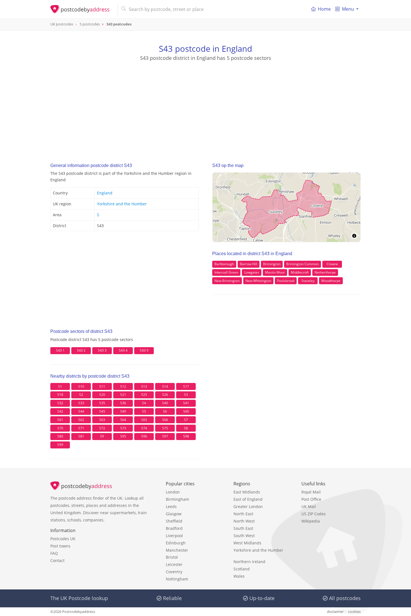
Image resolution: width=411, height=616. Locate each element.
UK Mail (308, 506)
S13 (144, 386)
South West (244, 535)
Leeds (171, 506)
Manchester (177, 550)
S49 (123, 411)
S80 (60, 436)
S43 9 (144, 350)
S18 (60, 394)
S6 (165, 411)
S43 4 (123, 350)
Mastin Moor (275, 272)
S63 (102, 419)
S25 (144, 394)
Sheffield (174, 521)
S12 (123, 386)
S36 (123, 403)
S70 (60, 428)
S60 (186, 411)
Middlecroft (300, 272)
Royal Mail (311, 492)
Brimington (271, 264)
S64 (123, 419)
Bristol (172, 557)
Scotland (241, 569)
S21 (123, 394)
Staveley (308, 280)
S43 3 (102, 350)
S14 (165, 386)
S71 (81, 428)
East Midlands (246, 492)
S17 (186, 386)
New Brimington (227, 280)
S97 (165, 436)
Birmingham (177, 499)
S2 (81, 394)
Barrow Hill (248, 264)
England (104, 193)
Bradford (174, 528)
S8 (186, 428)
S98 (186, 436)
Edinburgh (176, 543)
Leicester (174, 564)
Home (324, 9)
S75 (165, 428)
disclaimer (335, 611)
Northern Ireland (249, 561)
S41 (186, 403)
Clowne (332, 264)
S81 (81, 436)
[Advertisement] (205, 106)
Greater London (248, 506)
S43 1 (60, 350)
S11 (102, 386)
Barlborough (224, 264)
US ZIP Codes (313, 513)
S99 (60, 444)
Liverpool (174, 535)
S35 (102, 403)
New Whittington (258, 280)
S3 (186, 394)
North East (243, 513)
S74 (144, 428)
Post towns (60, 546)
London (173, 492)
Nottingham (177, 579)
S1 (60, 386)
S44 (81, 411)
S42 (60, 411)
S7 (186, 419)
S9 (102, 436)
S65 (144, 419)
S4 (144, 403)
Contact (57, 560)
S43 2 (81, 350)
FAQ (54, 553)
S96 (144, 436)
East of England (248, 499)
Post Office (311, 499)
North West (244, 521)
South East (243, 528)
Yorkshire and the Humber (122, 203)
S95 (123, 436)
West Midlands (247, 543)
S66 (165, 419)
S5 (144, 411)
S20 (102, 394)
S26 (165, 394)
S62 (81, 419)
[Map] (286, 207)
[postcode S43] (81, 9)
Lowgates (251, 272)
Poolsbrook (285, 280)
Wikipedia (310, 521)
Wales (239, 576)
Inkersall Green (226, 272)
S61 (60, 419)
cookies (354, 611)
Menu (348, 9)
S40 (165, 403)
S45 (102, 411)
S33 (81, 403)
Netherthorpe (325, 272)
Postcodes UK (62, 538)
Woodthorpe (331, 280)
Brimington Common (302, 264)
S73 (123, 428)
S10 (81, 386)
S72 (102, 428)
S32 (60, 403)
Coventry (174, 571)
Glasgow (173, 513)
